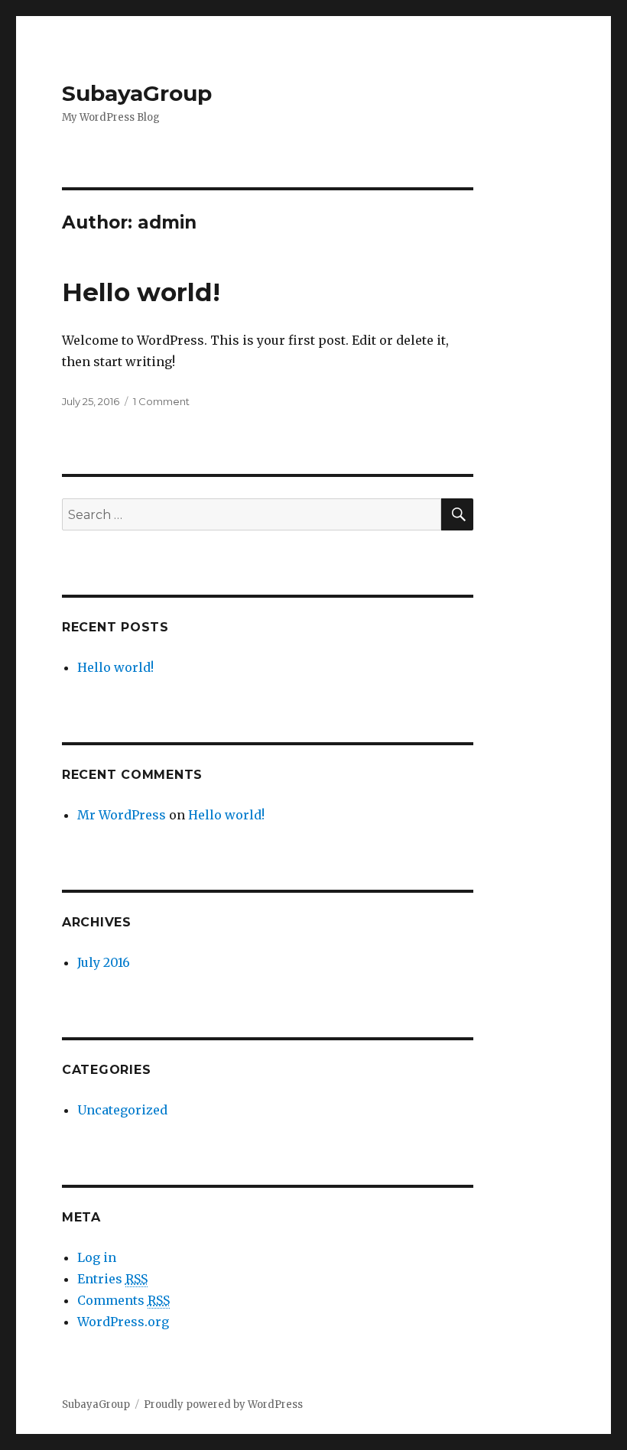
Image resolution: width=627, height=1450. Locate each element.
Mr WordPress (121, 814)
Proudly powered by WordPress (223, 1404)
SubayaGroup (137, 93)
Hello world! (141, 292)
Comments (123, 1300)
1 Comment (161, 401)
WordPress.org (123, 1321)
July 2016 (103, 962)
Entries (112, 1278)
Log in (96, 1257)
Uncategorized (122, 1110)
